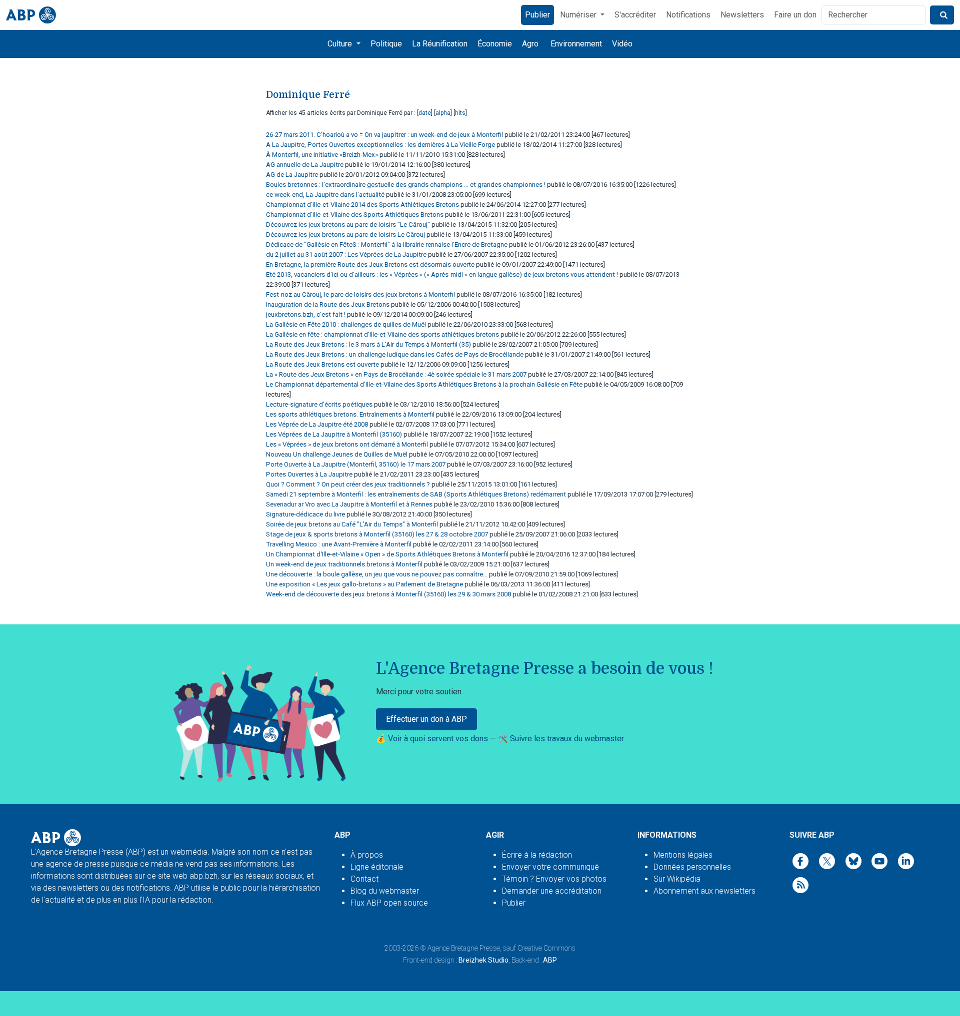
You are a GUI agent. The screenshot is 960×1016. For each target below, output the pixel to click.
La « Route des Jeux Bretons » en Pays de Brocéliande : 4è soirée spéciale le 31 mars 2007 (396, 374)
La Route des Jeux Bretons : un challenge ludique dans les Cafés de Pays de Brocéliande (395, 354)
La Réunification (440, 43)
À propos (366, 855)
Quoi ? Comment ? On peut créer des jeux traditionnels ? (348, 484)
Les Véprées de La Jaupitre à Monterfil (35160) (334, 434)
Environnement (576, 43)
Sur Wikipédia (677, 879)
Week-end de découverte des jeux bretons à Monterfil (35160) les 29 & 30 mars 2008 (388, 594)
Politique (386, 43)
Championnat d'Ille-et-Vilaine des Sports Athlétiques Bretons (355, 214)
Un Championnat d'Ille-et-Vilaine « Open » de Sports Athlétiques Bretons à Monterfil (387, 554)
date (424, 112)
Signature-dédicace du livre (305, 514)
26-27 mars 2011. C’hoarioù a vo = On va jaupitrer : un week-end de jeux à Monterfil (384, 134)
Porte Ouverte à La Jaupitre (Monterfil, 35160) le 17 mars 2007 (356, 464)
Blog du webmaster (384, 891)
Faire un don (795, 14)
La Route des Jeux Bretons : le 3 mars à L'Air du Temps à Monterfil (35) (368, 344)
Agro (530, 43)
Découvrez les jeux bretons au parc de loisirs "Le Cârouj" (348, 224)
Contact (364, 879)
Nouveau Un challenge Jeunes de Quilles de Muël (337, 454)
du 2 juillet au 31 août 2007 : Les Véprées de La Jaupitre (346, 254)
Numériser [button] (579, 14)
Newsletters (742, 14)
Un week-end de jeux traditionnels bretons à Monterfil (344, 564)
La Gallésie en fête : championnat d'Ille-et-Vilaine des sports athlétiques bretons (382, 334)
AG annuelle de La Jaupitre (305, 164)
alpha (443, 112)
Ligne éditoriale (377, 867)
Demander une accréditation (552, 891)
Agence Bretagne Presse (464, 948)
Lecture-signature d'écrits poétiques (319, 404)
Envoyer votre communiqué (550, 867)
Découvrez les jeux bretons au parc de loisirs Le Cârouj (345, 234)
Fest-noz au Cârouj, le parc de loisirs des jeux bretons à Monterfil (360, 294)
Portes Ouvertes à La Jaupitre (309, 474)
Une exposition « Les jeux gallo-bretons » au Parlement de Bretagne (364, 584)
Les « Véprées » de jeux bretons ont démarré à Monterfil (347, 444)
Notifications (688, 14)
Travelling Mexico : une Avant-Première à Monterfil (339, 544)
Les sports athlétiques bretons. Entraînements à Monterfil (350, 414)
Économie (495, 43)
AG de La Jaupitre (292, 174)
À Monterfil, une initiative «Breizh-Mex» (322, 154)
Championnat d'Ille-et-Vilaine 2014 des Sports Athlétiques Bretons (362, 204)
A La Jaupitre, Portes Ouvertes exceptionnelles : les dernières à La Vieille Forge (380, 144)
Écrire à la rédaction (537, 855)
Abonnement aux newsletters (705, 891)
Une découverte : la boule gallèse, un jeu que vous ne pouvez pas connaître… (377, 574)
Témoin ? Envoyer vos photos (554, 879)
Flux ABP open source (389, 903)
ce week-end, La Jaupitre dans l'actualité (325, 194)
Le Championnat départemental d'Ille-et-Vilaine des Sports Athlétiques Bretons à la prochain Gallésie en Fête (424, 384)
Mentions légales (683, 855)
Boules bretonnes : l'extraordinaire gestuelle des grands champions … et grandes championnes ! (406, 184)
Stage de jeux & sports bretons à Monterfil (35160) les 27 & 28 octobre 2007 (377, 534)
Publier (537, 14)
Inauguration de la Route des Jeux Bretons (328, 304)
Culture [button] (341, 43)
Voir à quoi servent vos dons (439, 738)
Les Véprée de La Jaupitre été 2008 (317, 424)
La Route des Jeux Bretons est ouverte (322, 364)
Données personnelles (692, 867)
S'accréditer (635, 14)
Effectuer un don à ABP (426, 719)
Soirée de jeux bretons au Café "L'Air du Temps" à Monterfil (352, 524)
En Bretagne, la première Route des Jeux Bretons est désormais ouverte (370, 264)
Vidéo (622, 43)
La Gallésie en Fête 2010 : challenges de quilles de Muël (346, 324)
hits (460, 112)
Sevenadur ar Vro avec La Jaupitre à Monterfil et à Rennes (349, 504)
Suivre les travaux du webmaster (567, 738)
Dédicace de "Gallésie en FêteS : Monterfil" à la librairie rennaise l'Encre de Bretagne (387, 244)
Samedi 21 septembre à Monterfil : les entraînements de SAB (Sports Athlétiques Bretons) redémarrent (416, 494)
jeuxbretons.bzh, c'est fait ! (306, 314)
